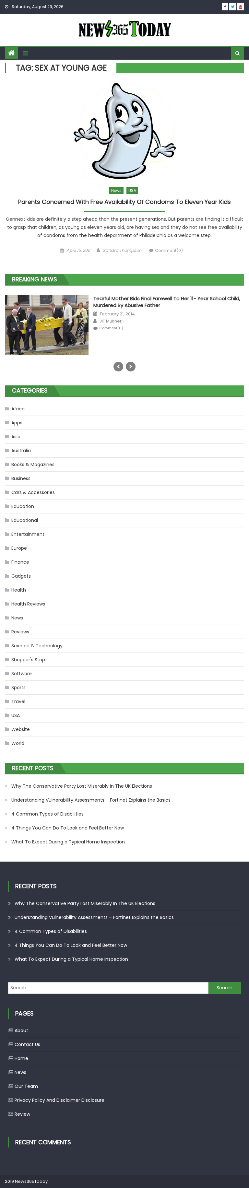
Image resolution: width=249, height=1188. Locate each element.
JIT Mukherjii (23, 319)
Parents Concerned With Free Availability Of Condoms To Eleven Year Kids (124, 202)
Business (20, 478)
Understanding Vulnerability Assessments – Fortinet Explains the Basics (91, 800)
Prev (118, 366)
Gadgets (21, 576)
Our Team (26, 1086)
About (21, 1030)
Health (18, 590)
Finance (20, 562)
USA (132, 190)
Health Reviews (28, 604)
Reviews (20, 632)
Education (22, 506)
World (17, 743)
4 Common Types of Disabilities (47, 814)
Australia (21, 450)
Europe (19, 548)
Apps (16, 422)
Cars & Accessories (33, 492)
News (116, 190)
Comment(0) (169, 250)
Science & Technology (37, 645)
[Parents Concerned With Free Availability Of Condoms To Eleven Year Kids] (124, 131)
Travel (18, 701)
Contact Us (27, 1044)
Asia (15, 436)
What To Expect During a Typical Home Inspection (68, 842)
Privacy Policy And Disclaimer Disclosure (59, 1100)
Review (22, 1114)
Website (20, 729)
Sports (18, 687)
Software (21, 673)
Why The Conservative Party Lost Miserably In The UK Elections (81, 786)
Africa (18, 409)
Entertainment (27, 534)
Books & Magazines (32, 464)
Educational (24, 520)
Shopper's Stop (28, 659)
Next (131, 366)
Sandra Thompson (122, 250)
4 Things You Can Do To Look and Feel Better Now (67, 828)
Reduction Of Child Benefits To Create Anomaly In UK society (82, 303)
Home (21, 1058)
